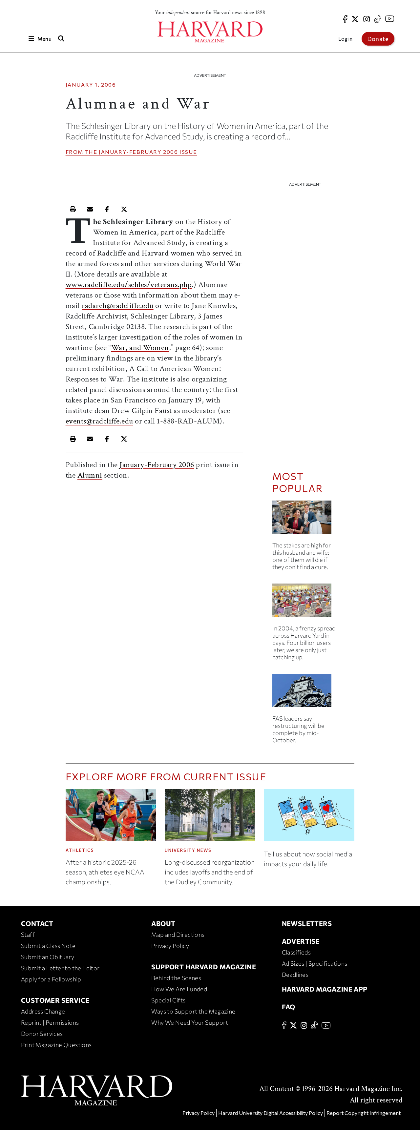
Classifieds (296, 952)
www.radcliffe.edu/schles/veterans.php (129, 284)
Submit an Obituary (47, 956)
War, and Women (140, 347)
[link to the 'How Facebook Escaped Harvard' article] (305, 603)
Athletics (80, 850)
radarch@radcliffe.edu (118, 305)
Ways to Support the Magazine (193, 1011)
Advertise (301, 941)
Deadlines (295, 974)
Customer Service (55, 1000)
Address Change (43, 1011)
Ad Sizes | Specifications (314, 963)
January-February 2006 (138, 152)
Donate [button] (378, 38)
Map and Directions (177, 934)
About (163, 923)
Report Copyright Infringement (363, 1113)
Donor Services (42, 1033)
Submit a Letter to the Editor (60, 968)
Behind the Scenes (176, 977)
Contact (37, 923)
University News (188, 850)
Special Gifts (168, 1000)
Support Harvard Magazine (203, 967)
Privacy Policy (170, 945)
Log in (345, 38)
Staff (28, 934)
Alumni (89, 475)
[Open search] (61, 38)
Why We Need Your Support (189, 1022)
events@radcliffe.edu (99, 421)
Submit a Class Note (48, 945)
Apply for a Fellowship (51, 979)
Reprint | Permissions (50, 1022)
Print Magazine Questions (56, 1044)
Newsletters (307, 923)
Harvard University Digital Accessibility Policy (270, 1113)
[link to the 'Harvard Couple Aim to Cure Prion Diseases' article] (305, 520)
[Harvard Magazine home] (210, 32)
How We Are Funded (179, 989)
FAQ (288, 1007)
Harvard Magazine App (325, 989)
